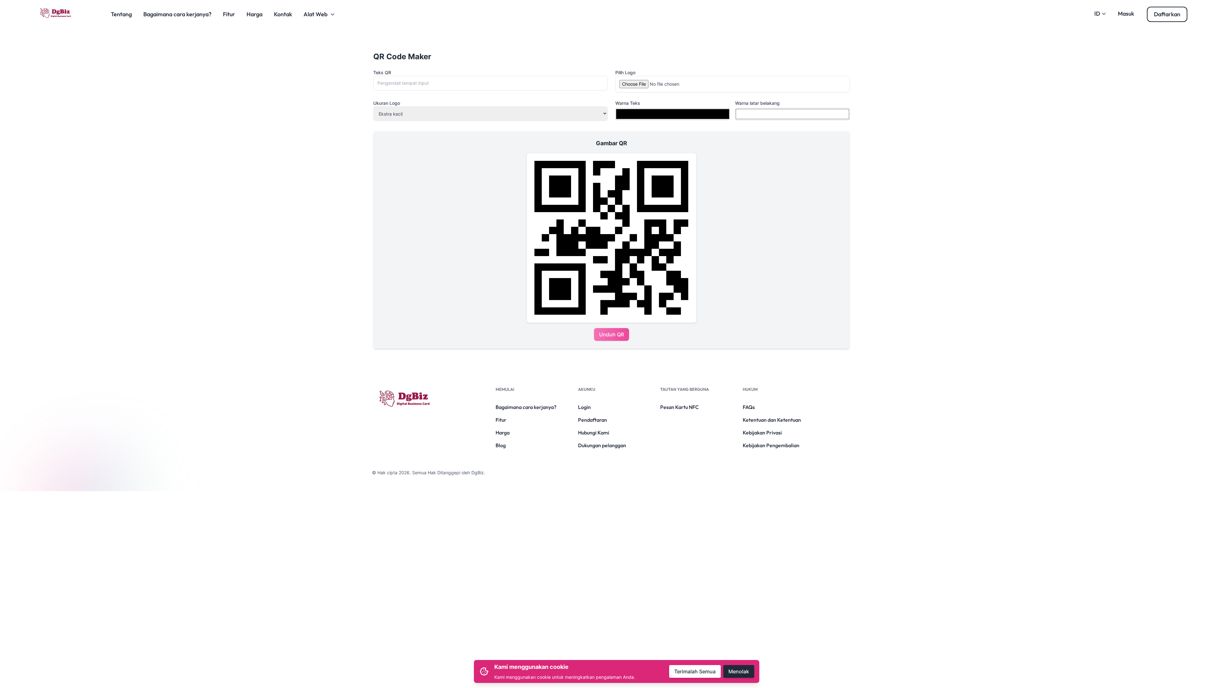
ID (1097, 13)
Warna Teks (627, 103)
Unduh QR (611, 334)
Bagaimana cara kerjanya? (177, 14)
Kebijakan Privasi (762, 432)
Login (584, 407)
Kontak (283, 14)
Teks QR (382, 72)
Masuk (1126, 13)
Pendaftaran (592, 420)
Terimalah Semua (695, 671)
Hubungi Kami (593, 432)
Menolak (738, 671)
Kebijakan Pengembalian (771, 445)
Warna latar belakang (757, 103)
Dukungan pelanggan (602, 445)
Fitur (229, 14)
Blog (501, 445)
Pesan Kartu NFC (679, 407)
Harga (254, 14)
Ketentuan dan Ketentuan (772, 420)
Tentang (121, 14)
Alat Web (315, 14)
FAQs (749, 407)
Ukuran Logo (386, 103)
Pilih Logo (625, 72)
